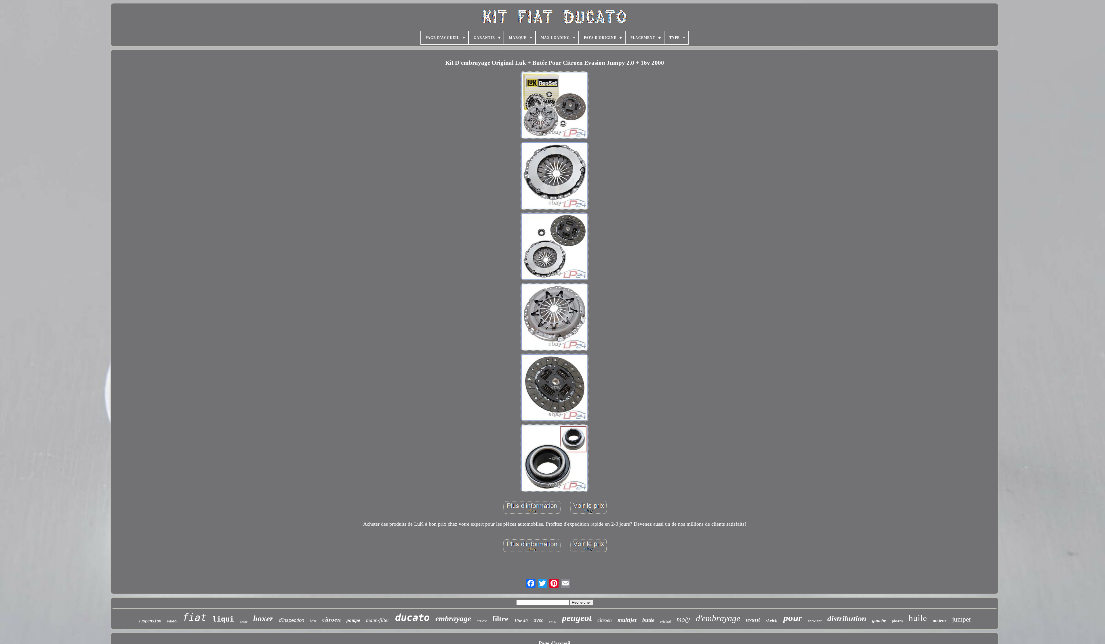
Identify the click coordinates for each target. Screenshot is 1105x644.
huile (917, 618)
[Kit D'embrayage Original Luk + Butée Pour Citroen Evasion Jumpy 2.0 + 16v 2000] (554, 106)
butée (648, 620)
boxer (263, 618)
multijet (627, 620)
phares (897, 621)
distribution (846, 618)
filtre (500, 619)
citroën (604, 620)
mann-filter (377, 620)
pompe (353, 620)
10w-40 (521, 620)
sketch (772, 620)
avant (753, 619)
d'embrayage (718, 618)
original (665, 621)
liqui (223, 619)
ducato (412, 617)
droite (243, 621)
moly (683, 619)
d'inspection (291, 620)
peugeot (577, 618)
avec (538, 620)
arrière (482, 621)
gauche (879, 620)
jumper (961, 619)
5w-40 (552, 621)
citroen (331, 619)
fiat (194, 617)
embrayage (453, 618)
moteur (939, 620)
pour (792, 618)
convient (815, 621)
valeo (172, 621)
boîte (313, 621)
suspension (149, 621)
